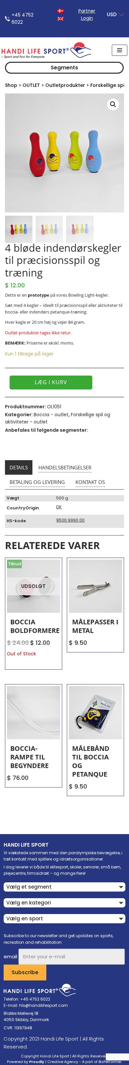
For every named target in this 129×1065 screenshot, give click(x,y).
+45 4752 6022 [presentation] (22, 18)
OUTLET (31, 85)
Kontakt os (90, 482)
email (10, 956)
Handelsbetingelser (64, 467)
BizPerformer (110, 1061)
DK (59, 507)
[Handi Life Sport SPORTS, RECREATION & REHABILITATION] (46, 50)
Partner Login (86, 14)
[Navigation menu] (119, 50)
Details (19, 467)
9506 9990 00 (70, 520)
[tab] (18, 467)
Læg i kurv (51, 382)
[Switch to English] (61, 18)
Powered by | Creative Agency (42, 1061)
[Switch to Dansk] (61, 10)
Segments (64, 67)
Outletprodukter (65, 85)
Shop (11, 85)
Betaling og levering (37, 482)
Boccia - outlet (51, 414)
